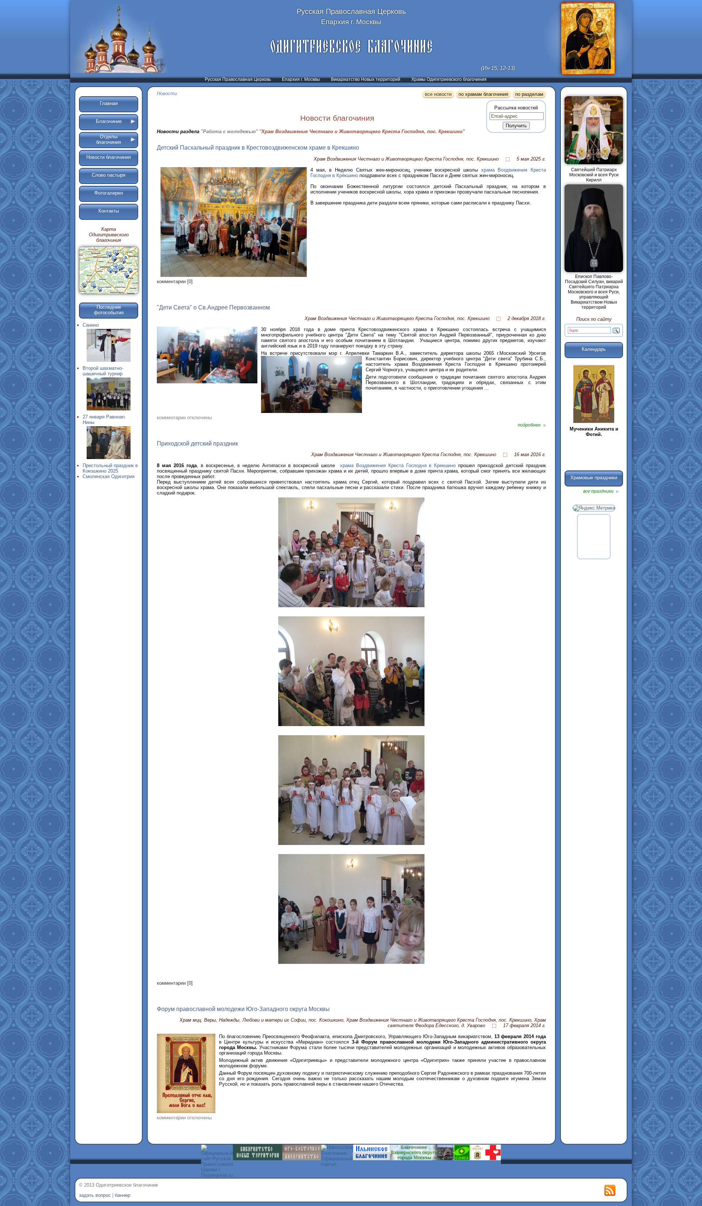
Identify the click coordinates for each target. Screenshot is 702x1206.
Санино (91, 325)
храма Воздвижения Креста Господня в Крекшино (398, 465)
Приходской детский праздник (197, 443)
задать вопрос (95, 1195)
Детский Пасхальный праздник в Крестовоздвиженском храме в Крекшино (258, 147)
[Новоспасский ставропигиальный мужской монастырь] (445, 1158)
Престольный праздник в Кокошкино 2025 (110, 468)
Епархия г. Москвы (301, 79)
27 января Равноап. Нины (104, 419)
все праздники (599, 491)
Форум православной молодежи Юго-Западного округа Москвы (243, 1009)
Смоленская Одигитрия (109, 476)
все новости (438, 94)
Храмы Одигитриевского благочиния (449, 79)
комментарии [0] (175, 281)
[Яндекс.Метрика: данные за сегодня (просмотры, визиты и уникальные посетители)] (594, 508)
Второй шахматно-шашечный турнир (103, 370)
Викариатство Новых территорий (365, 79)
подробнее (530, 425)
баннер (122, 1195)
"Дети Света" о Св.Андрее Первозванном (213, 307)
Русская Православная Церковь (238, 79)
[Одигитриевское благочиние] (351, 46)
